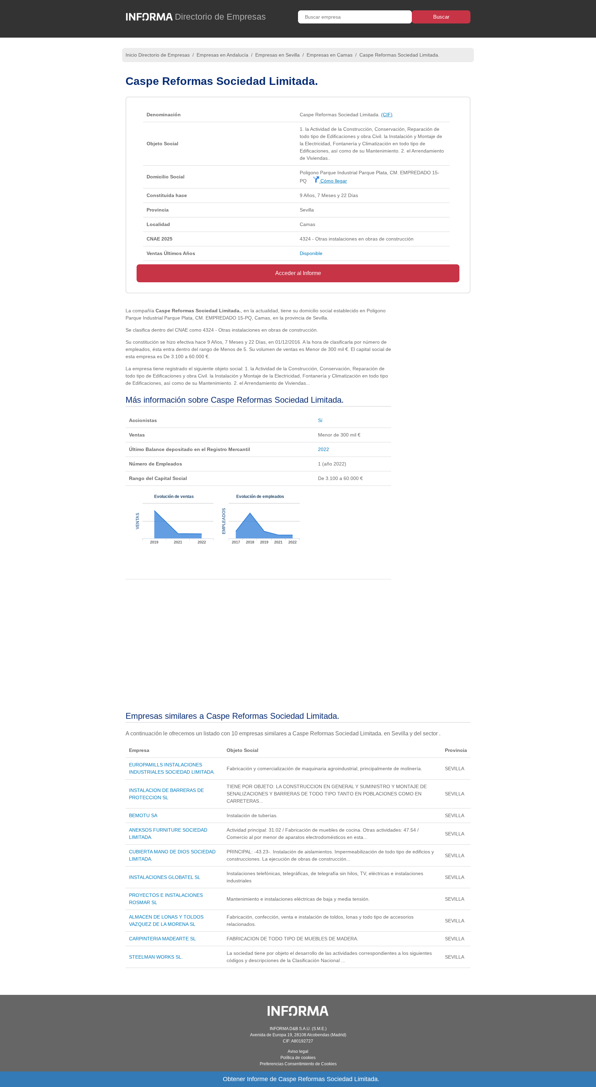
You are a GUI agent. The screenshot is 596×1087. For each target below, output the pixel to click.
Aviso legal (298, 1051)
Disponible (311, 253)
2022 (323, 449)
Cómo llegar (333, 181)
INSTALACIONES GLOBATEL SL (164, 877)
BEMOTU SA (143, 815)
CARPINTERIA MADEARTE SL (162, 938)
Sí (320, 420)
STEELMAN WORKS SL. (156, 957)
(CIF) (387, 114)
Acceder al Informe (298, 273)
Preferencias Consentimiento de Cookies (298, 1063)
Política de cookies (298, 1057)
